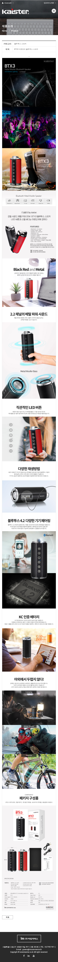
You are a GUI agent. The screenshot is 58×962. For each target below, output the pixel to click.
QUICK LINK (49, 3)
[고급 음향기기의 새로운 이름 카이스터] (15, 10)
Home (4, 31)
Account (8, 3)
